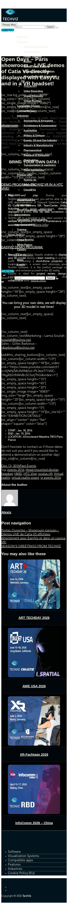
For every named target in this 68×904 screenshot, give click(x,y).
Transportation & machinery (40, 165)
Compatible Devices (28, 105)
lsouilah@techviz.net (16, 340)
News (20, 259)
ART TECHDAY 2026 (34, 617)
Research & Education (36, 155)
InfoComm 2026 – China (34, 823)
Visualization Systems (23, 856)
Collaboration (31, 51)
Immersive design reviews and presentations (33, 212)
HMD (18, 474)
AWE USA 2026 (34, 686)
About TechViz (16, 234)
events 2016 (15, 470)
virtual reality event (25, 478)
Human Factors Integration (39, 71)
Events (21, 264)
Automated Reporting (36, 46)
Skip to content (10, 7)
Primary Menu (9, 25)
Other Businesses (34, 170)
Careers (21, 249)
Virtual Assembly (33, 96)
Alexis (6, 512)
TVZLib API (30, 86)
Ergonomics (24, 204)
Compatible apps (26, 110)
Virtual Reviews (33, 100)
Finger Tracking (33, 56)
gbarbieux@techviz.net (18, 347)
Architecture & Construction (40, 125)
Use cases (14, 194)
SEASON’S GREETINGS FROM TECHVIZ (31, 546)
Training (21, 229)
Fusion (28, 61)
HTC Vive (30, 474)
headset (7, 474)
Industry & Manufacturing (38, 145)
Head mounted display (42, 470)
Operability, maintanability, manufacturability (31, 222)
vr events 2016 (50, 478)
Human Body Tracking (36, 66)
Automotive (30, 130)
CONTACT (7, 271)
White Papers (24, 244)
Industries (23, 115)
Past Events (28, 466)
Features (22, 41)
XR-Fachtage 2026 (34, 754)
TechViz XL (30, 179)
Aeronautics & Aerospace (38, 120)
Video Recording (33, 91)
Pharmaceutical (32, 150)
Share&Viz (30, 184)
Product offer (24, 174)
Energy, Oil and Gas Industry (40, 140)
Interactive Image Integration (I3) (38, 79)
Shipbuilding (31, 160)
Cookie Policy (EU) (21, 873)
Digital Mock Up (26, 199)
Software (22, 36)
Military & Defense (34, 135)
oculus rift (45, 474)
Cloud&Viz (30, 189)
